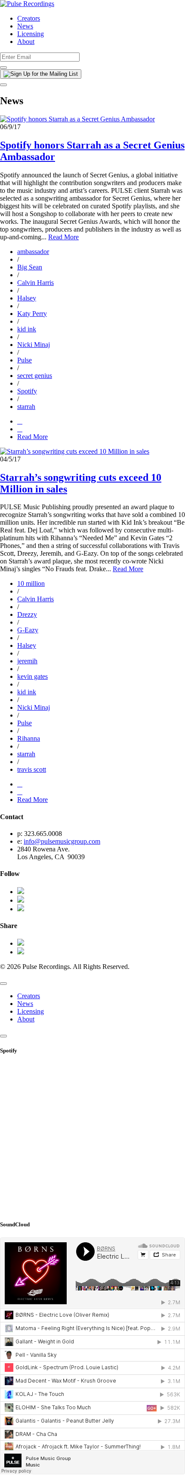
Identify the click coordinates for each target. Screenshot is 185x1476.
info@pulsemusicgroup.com (62, 841)
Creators (28, 18)
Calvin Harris (35, 282)
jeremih (27, 661)
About (25, 41)
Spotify (27, 391)
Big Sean (29, 267)
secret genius (34, 375)
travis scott (31, 769)
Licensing (30, 33)
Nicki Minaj (33, 344)
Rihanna (28, 738)
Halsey (26, 298)
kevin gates (32, 676)
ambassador (33, 251)
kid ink (26, 329)
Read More (63, 237)
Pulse (24, 360)
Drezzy (27, 614)
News (25, 26)
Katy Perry (32, 313)
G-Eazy (27, 630)
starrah (26, 406)
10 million (31, 583)
